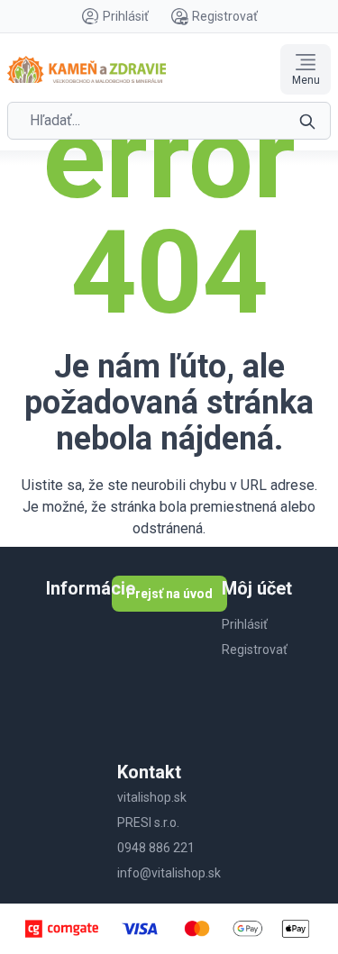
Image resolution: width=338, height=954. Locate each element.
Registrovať (225, 16)
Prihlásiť (126, 16)
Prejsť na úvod (169, 593)
